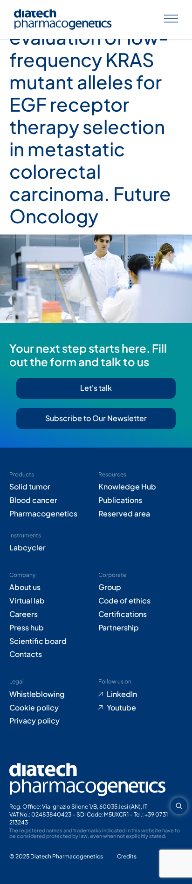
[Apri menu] (171, 19)
